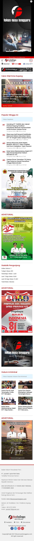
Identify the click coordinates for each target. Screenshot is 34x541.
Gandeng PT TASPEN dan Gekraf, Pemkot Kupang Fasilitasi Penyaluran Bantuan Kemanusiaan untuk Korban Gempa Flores (19, 126)
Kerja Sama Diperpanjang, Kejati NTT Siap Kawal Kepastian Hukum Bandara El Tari (19, 152)
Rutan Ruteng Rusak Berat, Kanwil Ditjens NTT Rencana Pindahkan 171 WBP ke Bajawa (25, 408)
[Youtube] (22, 528)
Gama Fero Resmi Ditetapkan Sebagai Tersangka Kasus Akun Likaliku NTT (25, 392)
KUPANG (6, 93)
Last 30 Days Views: (7, 279)
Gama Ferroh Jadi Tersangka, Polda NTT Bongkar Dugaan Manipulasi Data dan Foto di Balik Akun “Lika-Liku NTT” (8, 392)
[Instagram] (18, 528)
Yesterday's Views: (7, 274)
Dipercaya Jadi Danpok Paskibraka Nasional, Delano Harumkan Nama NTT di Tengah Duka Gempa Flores (19, 136)
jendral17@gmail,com (12, 509)
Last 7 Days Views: (7, 276)
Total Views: (5, 282)
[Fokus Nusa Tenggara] (10, 60)
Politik (4, 101)
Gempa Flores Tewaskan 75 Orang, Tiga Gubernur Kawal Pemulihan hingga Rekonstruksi (19, 161)
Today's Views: (6, 271)
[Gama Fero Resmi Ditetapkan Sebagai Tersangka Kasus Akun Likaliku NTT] (25, 385)
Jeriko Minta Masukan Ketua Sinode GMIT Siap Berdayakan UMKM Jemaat (16, 96)
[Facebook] (12, 528)
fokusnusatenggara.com (18, 499)
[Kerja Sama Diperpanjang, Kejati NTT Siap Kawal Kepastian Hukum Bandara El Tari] (8, 401)
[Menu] (2, 60)
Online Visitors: (6, 268)
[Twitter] (15, 528)
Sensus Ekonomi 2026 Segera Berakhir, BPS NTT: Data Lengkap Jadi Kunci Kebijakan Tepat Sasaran (19, 144)
